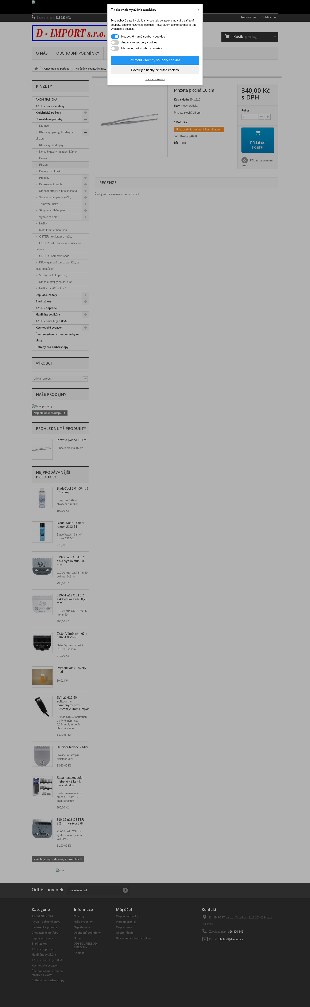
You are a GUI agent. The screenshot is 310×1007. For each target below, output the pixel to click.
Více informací (155, 79)
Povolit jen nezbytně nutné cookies (155, 70)
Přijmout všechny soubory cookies (155, 60)
